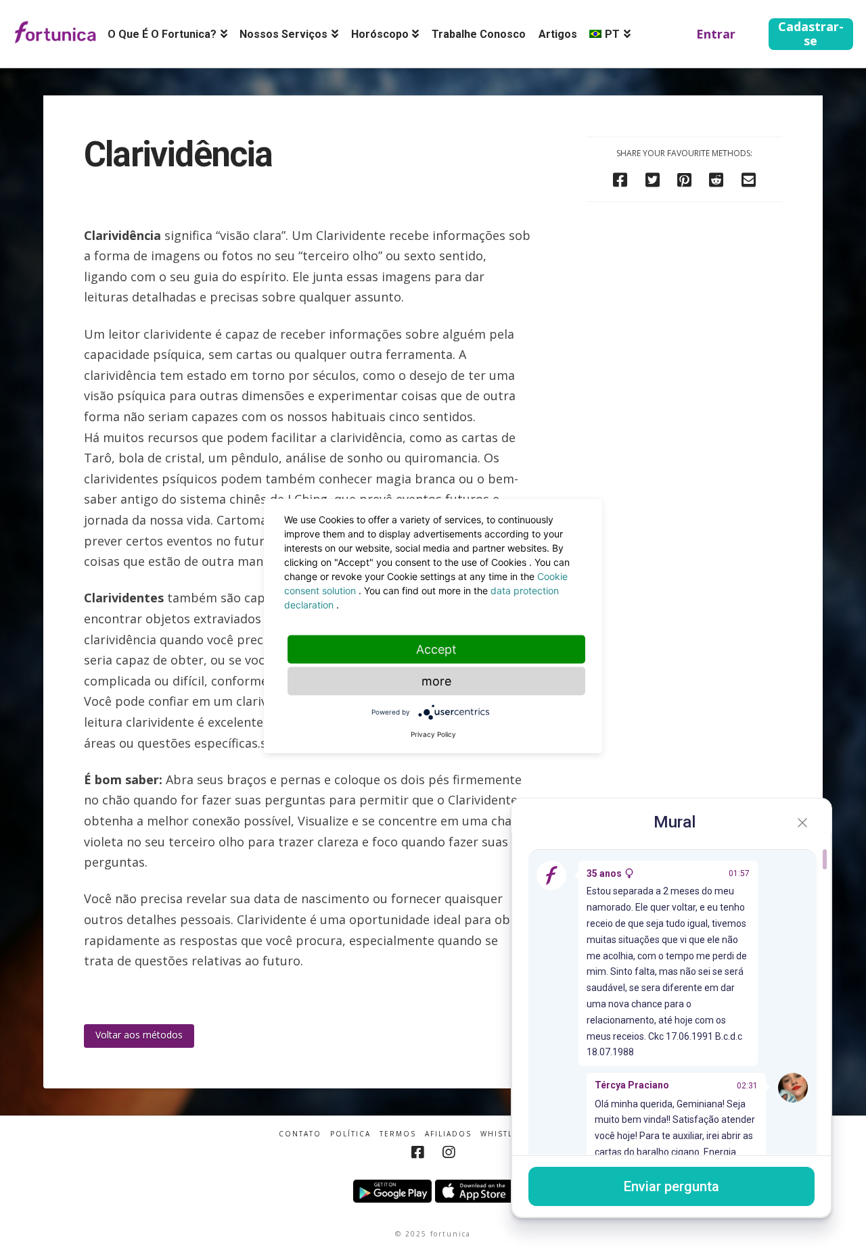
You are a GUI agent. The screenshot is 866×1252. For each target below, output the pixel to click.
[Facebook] (417, 1152)
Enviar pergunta (671, 1186)
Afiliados (448, 1134)
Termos (398, 1134)
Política (350, 1134)
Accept (436, 649)
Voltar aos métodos (139, 1034)
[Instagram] (448, 1152)
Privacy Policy (433, 734)
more (436, 681)
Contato (300, 1134)
